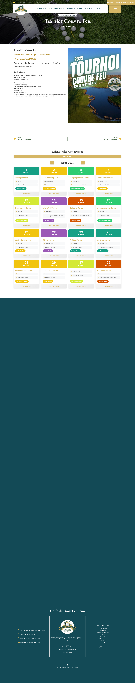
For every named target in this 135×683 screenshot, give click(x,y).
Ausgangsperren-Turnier (79, 178)
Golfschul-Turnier (77, 208)
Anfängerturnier (21, 178)
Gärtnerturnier (48, 240)
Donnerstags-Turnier (23, 208)
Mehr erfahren (26, 193)
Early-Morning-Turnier (51, 178)
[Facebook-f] (67, 664)
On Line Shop (88, 8)
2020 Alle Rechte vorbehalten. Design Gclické (67, 667)
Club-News (97, 8)
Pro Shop (79, 8)
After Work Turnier (50, 208)
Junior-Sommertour (105, 178)
